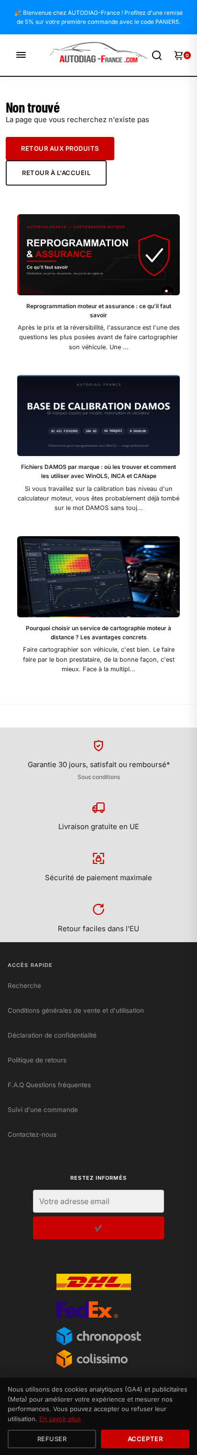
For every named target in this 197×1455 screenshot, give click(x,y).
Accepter (145, 1439)
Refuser (52, 1439)
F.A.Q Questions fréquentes (49, 1085)
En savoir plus (60, 1419)
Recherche (24, 985)
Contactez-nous (32, 1134)
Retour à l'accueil (56, 173)
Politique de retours (37, 1060)
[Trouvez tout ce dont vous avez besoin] (156, 55)
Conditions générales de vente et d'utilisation (76, 1010)
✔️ (99, 1228)
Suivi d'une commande (43, 1109)
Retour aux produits (60, 148)
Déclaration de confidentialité (52, 1035)
